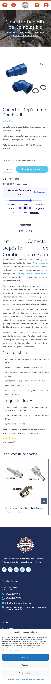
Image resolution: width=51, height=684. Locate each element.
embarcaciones (31, 266)
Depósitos (11, 33)
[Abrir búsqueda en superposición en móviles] (13, 5)
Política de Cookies (13, 679)
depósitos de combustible (33, 273)
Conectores (25, 33)
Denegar (25, 665)
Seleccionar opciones (44, 501)
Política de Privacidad (28, 679)
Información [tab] (25, 231)
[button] (4, 5)
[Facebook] (4, 569)
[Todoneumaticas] (25, 5)
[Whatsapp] (28, 569)
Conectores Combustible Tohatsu (25, 508)
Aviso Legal (40, 679)
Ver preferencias (26, 673)
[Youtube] (16, 569)
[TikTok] (22, 569)
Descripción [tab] (26, 225)
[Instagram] (10, 569)
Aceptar (25, 657)
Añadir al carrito (34, 169)
